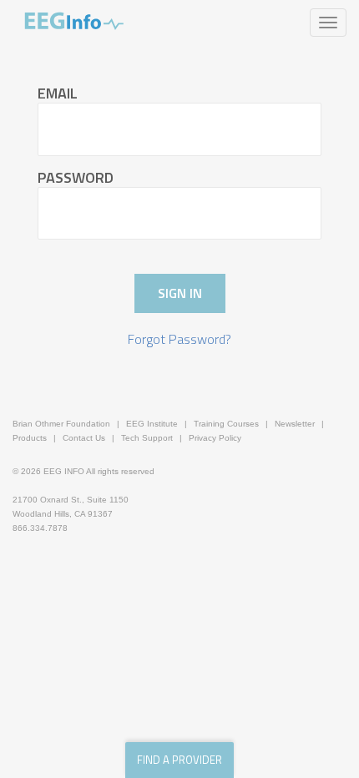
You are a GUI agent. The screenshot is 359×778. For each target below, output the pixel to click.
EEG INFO (63, 471)
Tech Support (147, 437)
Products (30, 437)
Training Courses (226, 423)
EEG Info (74, 20)
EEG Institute (152, 423)
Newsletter (295, 423)
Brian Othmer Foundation (61, 423)
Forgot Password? (179, 339)
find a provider (179, 759)
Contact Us (84, 437)
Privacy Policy (215, 437)
